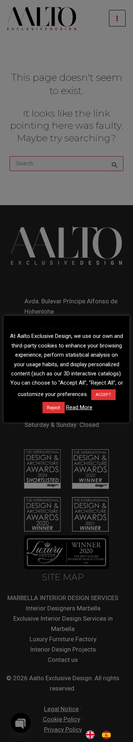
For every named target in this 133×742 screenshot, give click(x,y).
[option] (108, 735)
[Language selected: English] (102, 734)
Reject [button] (53, 407)
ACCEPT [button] (103, 394)
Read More (79, 407)
